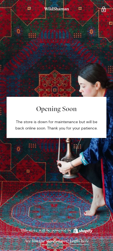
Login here (79, 240)
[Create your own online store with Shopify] (82, 230)
